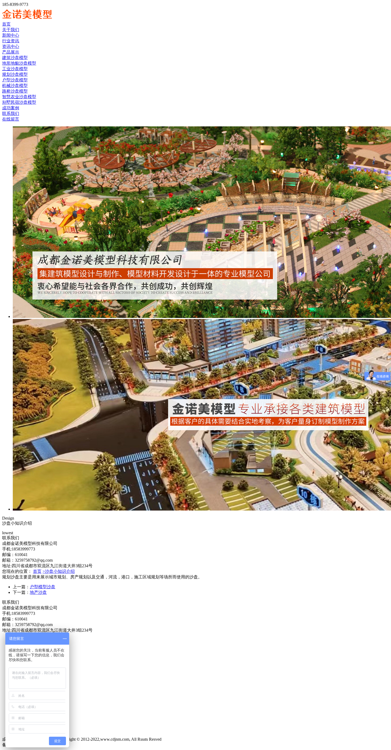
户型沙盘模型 (15, 80)
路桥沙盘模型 (15, 91)
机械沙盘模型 (15, 85)
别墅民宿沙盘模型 (19, 102)
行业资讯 (10, 41)
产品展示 (10, 52)
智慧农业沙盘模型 (19, 96)
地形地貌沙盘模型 (19, 63)
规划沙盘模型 (15, 74)
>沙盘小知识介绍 (59, 571)
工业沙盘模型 (15, 69)
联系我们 (10, 113)
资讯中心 (10, 46)
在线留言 (10, 119)
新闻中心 (10, 35)
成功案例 (10, 108)
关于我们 (10, 29)
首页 (6, 24)
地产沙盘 (38, 592)
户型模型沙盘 (42, 587)
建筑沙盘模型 (15, 57)
